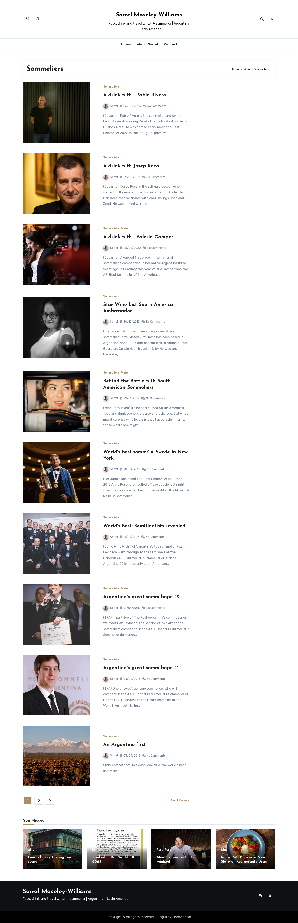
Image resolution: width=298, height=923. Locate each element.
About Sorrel (147, 44)
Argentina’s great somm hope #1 (141, 668)
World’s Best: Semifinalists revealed (144, 526)
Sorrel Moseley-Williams (149, 15)
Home (126, 44)
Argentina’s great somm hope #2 (141, 597)
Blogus (161, 917)
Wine (124, 228)
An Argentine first (124, 744)
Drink (96, 849)
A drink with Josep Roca (131, 166)
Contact (170, 44)
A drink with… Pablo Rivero (134, 95)
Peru (160, 849)
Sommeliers (111, 86)
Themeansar (181, 917)
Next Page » (180, 800)
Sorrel (114, 106)
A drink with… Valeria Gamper (138, 237)
